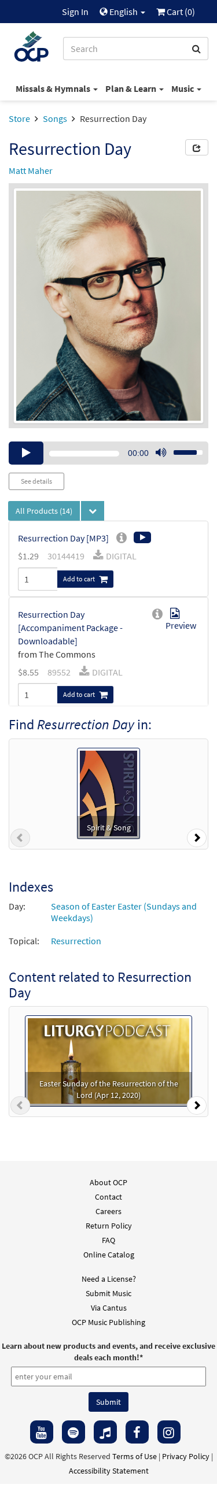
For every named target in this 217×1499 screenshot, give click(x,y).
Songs (55, 118)
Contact (108, 1197)
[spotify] (73, 1432)
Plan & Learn (131, 88)
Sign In (75, 11)
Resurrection (76, 941)
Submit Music (108, 1293)
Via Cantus (109, 1308)
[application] (108, 453)
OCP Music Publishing (108, 1322)
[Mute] (160, 453)
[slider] (181, 449)
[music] (105, 1432)
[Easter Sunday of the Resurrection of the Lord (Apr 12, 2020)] (108, 1060)
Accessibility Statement (109, 1470)
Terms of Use (134, 1456)
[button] (20, 840)
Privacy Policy (185, 1456)
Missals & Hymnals (54, 88)
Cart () (180, 11)
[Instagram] (169, 1432)
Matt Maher (31, 170)
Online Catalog (108, 1254)
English (123, 11)
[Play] (26, 453)
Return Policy (109, 1225)
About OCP (108, 1182)
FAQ (108, 1240)
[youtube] (41, 1432)
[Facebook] (137, 1432)
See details (36, 481)
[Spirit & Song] (108, 792)
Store (19, 118)
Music (183, 88)
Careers (108, 1211)
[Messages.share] (196, 147)
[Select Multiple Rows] (92, 511)
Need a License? (109, 1279)
